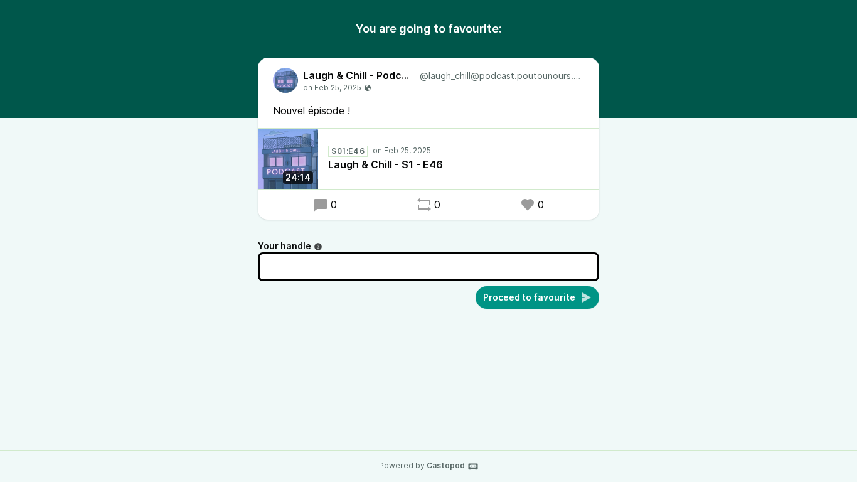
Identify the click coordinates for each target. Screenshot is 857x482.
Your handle (284, 245)
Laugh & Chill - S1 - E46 (385, 164)
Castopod (446, 465)
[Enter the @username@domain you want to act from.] (318, 246)
